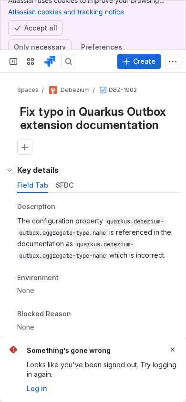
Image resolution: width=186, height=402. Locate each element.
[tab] (32, 185)
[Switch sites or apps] (30, 61)
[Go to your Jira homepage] (49, 61)
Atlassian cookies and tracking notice (66, 12)
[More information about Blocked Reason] (80, 315)
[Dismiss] (172, 349)
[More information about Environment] (68, 278)
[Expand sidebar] (13, 61)
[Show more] (172, 61)
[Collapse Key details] (9, 170)
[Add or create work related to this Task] (24, 147)
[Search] (68, 61)
